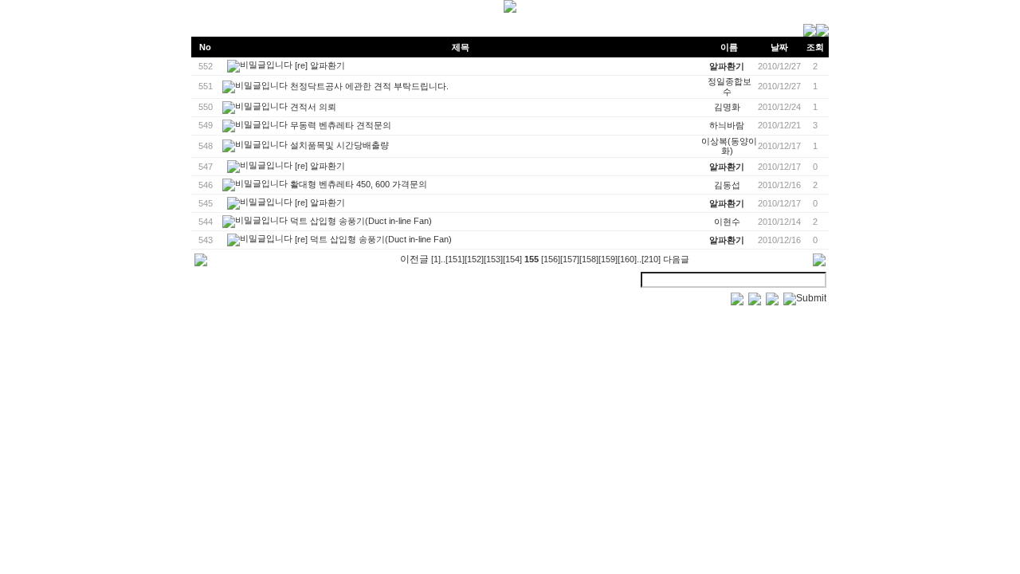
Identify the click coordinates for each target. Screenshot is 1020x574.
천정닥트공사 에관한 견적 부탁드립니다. (369, 86)
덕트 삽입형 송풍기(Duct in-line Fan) (361, 221)
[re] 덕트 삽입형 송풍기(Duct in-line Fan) (373, 239)
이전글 (414, 259)
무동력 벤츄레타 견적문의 (340, 124)
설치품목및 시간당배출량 (339, 145)
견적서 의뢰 (313, 106)
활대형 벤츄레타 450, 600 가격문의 (358, 184)
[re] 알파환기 (320, 65)
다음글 (676, 259)
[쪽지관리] (816, 33)
